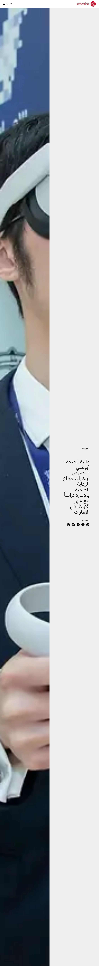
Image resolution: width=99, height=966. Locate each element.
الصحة (87, 449)
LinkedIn (73, 524)
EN (11, 4)
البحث (7, 4)
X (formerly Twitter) (82, 524)
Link (87, 524)
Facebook (78, 524)
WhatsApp (68, 524)
